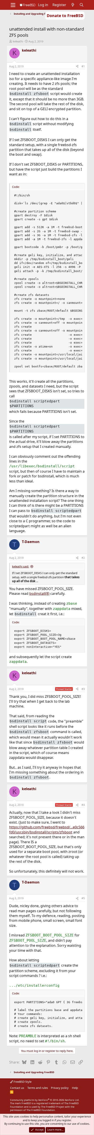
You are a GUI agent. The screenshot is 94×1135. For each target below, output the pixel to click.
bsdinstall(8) (39, 593)
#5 (83, 898)
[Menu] (13, 5)
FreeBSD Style (22, 1082)
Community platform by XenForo (44, 1100)
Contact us (17, 1088)
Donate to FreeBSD (65, 15)
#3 (83, 689)
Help (75, 1088)
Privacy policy (60, 1088)
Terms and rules (37, 1088)
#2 (83, 558)
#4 (83, 805)
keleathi (18, 41)
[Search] (81, 5)
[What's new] (72, 5)
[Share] (77, 66)
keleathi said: (20, 566)
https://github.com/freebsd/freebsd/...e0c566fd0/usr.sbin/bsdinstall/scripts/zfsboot (46, 829)
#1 (83, 66)
